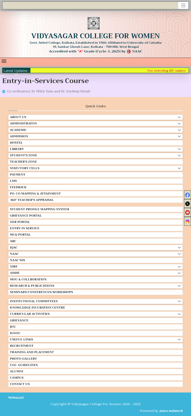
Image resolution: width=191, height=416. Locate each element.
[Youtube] (187, 212)
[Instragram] (187, 221)
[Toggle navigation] (183, 5)
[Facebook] (187, 194)
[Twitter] (187, 203)
